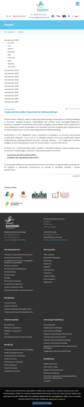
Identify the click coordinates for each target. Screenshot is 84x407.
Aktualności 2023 (11, 76)
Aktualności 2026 (11, 40)
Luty (9, 46)
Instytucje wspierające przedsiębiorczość (17, 309)
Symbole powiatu (49, 325)
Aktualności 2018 (11, 92)
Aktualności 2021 (11, 83)
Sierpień (20, 32)
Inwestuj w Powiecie (10, 306)
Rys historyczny (9, 325)
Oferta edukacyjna (10, 365)
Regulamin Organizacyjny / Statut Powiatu (58, 334)
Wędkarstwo (48, 282)
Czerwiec (11, 58)
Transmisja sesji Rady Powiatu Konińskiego (18, 350)
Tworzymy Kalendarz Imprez (13, 287)
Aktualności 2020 (11, 86)
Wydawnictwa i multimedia (13, 362)
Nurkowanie (47, 264)
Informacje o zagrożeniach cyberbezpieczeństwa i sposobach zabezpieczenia (60, 377)
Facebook (47, 381)
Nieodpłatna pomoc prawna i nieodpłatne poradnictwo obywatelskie (18, 262)
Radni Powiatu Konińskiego (53, 331)
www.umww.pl (30, 137)
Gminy (6, 334)
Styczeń (11, 43)
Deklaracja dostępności (52, 373)
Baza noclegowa (49, 279)
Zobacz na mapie (50, 227)
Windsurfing (48, 261)
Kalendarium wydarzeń (12, 371)
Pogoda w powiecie (10, 368)
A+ (10, 16)
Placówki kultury (9, 275)
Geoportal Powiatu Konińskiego (14, 356)
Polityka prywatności (50, 364)
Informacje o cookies (51, 367)
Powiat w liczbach (10, 303)
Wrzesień (11, 67)
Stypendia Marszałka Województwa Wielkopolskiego (30, 112)
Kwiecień (11, 52)
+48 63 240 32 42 (39, 15)
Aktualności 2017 (11, 95)
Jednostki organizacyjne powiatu (55, 337)
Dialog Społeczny (10, 272)
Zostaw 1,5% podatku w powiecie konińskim (18, 290)
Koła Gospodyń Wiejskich (12, 281)
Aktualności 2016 (11, 99)
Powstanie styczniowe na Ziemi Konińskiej (18, 337)
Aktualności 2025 (11, 70)
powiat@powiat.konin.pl (40, 17)
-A (7, 16)
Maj (9, 55)
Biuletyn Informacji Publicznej (53, 370)
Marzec (11, 49)
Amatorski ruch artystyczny (13, 284)
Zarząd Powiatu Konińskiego (53, 328)
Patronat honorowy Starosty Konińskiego (57, 340)
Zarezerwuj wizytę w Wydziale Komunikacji (18, 255)
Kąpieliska (47, 267)
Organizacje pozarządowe (13, 258)
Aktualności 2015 (11, 102)
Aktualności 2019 (11, 89)
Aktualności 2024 (11, 73)
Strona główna (9, 32)
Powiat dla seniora (10, 359)
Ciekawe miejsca (49, 276)
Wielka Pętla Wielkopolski (52, 258)
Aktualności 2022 (11, 80)
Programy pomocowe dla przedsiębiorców (18, 312)
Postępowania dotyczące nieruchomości (57, 351)
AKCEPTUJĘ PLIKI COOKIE (42, 403)
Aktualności (9, 109)
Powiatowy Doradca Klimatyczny (15, 269)
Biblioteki (7, 278)
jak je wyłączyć (59, 399)
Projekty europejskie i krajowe (13, 353)
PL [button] (73, 16)
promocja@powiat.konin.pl (58, 240)
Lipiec (10, 61)
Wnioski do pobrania (11, 266)
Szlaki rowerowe (49, 255)
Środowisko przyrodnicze (12, 328)
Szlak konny (48, 273)
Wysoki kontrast (19, 16)
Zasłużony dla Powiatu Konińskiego (55, 343)
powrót (76, 176)
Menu (77, 4)
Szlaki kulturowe (49, 270)
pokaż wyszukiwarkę (69, 16)
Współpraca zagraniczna (13, 331)
